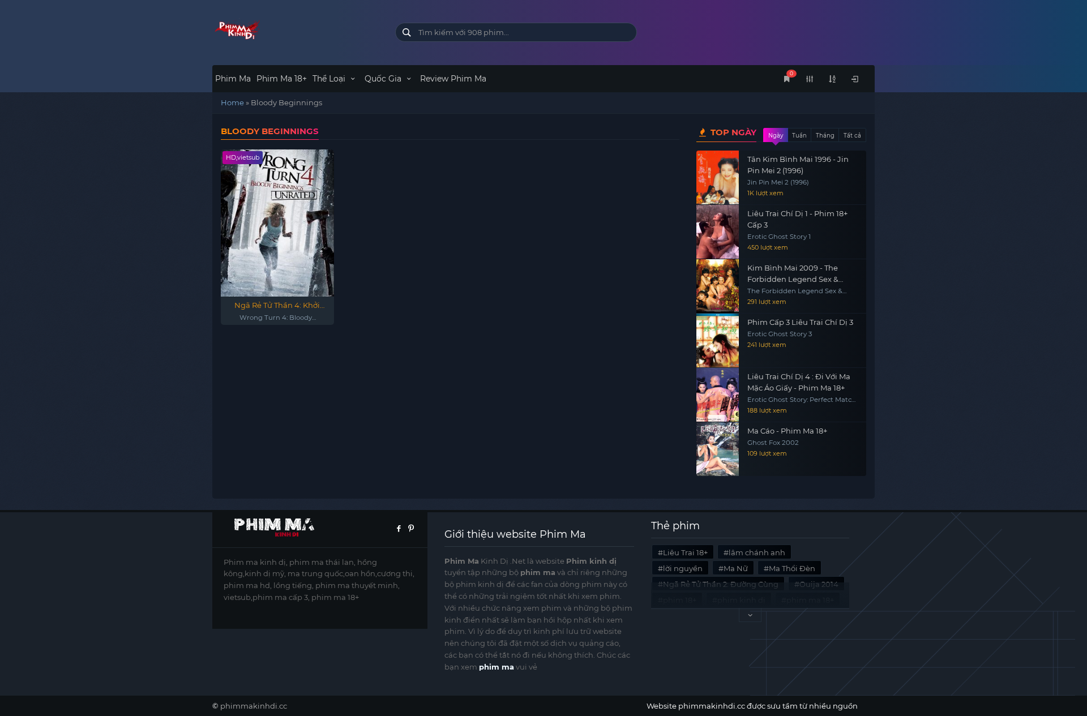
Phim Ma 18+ (281, 79)
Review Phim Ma (453, 79)
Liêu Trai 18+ (685, 552)
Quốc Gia (384, 79)
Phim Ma (233, 79)
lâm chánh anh (757, 552)
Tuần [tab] (799, 135)
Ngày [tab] (775, 135)
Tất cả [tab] (852, 135)
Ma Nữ (736, 568)
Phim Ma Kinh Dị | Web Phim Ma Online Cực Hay (295, 29)
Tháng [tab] (825, 135)
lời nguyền (683, 568)
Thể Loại (330, 79)
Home (232, 102)
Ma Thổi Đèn (792, 568)
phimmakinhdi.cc (253, 705)
